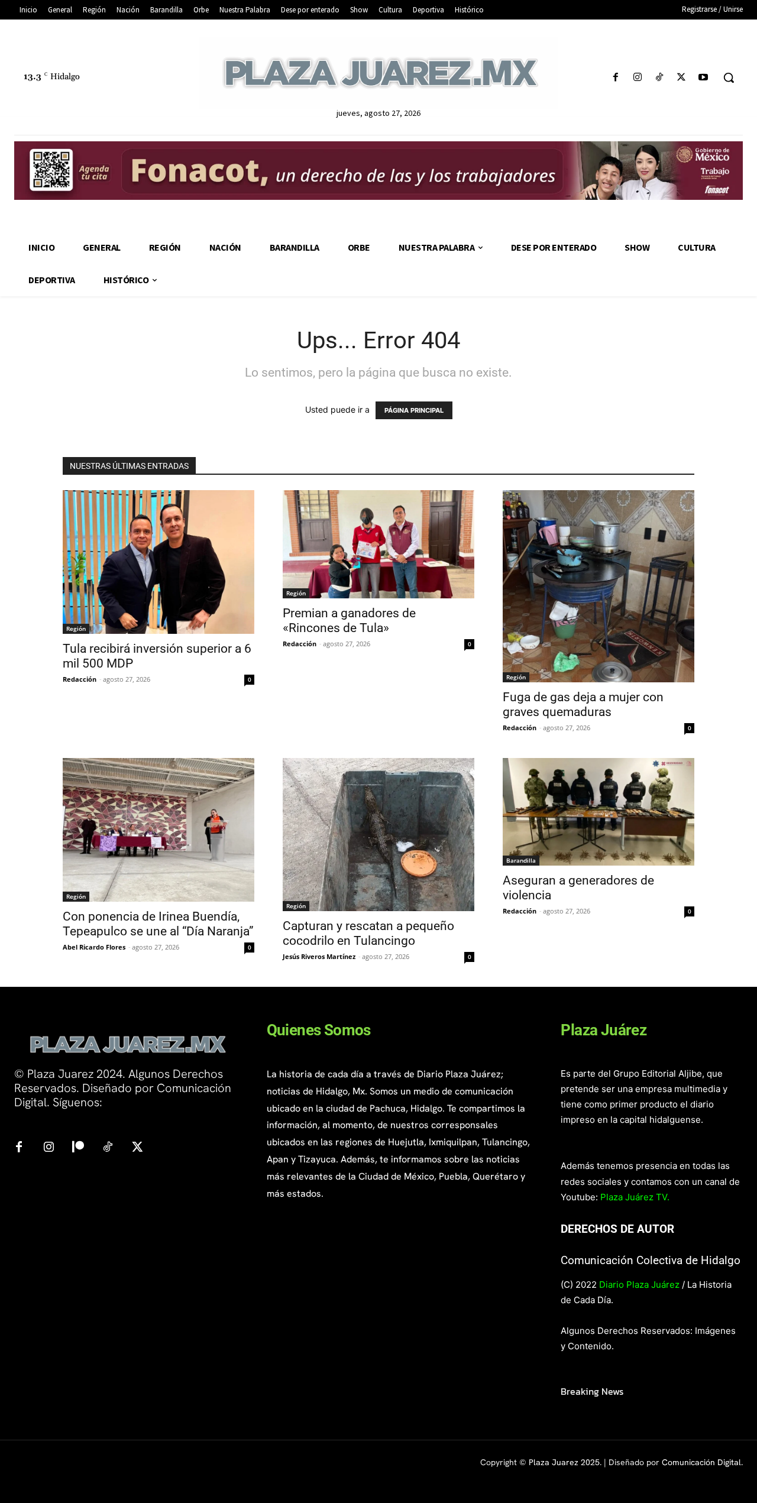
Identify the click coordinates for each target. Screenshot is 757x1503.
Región (76, 628)
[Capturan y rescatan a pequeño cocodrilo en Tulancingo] (378, 834)
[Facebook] (615, 78)
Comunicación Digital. (702, 1462)
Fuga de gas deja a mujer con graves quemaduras (583, 704)
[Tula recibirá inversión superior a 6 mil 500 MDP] (158, 562)
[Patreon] (78, 1147)
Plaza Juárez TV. (634, 1197)
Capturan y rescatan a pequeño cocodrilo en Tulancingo (368, 933)
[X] (682, 78)
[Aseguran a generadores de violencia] (598, 812)
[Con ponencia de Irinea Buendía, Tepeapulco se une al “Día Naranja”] (158, 830)
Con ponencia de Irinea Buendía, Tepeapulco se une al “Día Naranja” (158, 923)
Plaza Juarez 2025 (564, 1462)
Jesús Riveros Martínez (319, 956)
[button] (728, 77)
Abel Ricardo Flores (94, 946)
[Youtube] (703, 78)
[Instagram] (637, 78)
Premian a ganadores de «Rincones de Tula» (349, 620)
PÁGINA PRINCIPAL (414, 410)
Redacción (79, 679)
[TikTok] (659, 78)
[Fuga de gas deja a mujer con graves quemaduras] (598, 586)
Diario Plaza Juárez (639, 1284)
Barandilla (521, 860)
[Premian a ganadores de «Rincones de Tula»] (378, 544)
